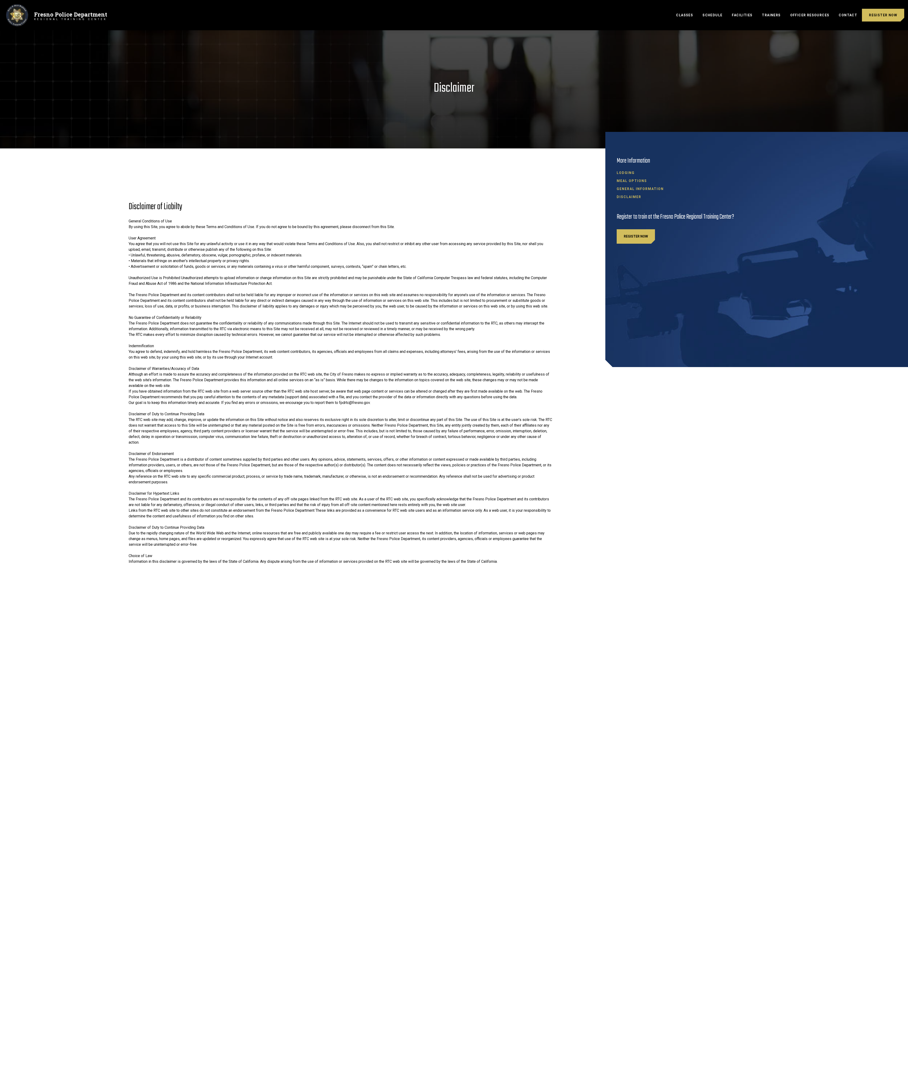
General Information (640, 189)
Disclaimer (629, 197)
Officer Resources (809, 15)
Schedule (712, 15)
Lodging (626, 173)
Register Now (883, 15)
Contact (848, 15)
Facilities (742, 15)
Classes (684, 15)
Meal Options (632, 181)
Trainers (771, 15)
